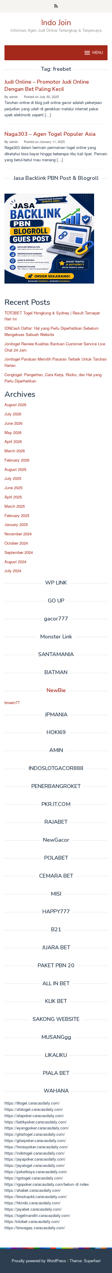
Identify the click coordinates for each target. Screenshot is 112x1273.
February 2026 (16, 460)
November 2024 (18, 534)
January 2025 (16, 524)
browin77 (12, 702)
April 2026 (13, 441)
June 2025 (13, 487)
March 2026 (14, 451)
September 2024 (18, 552)
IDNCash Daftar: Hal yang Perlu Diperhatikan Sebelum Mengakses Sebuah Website (51, 331)
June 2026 (13, 423)
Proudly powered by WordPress (39, 1260)
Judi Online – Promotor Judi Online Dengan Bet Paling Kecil (46, 85)
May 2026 (13, 432)
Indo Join (56, 22)
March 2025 (14, 506)
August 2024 (15, 561)
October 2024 (16, 543)
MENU (97, 52)
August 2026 (15, 404)
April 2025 (13, 497)
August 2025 (15, 469)
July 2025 (12, 478)
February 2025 (16, 515)
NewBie (56, 690)
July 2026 (12, 414)
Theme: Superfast (85, 1260)
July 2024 (12, 570)
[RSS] (56, 6)
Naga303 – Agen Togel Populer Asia (50, 134)
